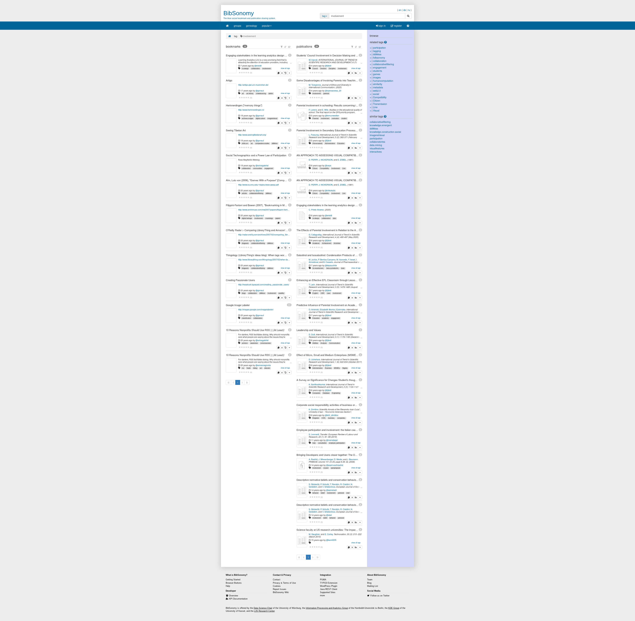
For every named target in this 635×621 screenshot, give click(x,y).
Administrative (330, 143)
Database (326, 393)
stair (347, 493)
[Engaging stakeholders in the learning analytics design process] (301, 215)
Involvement (342, 68)
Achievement (326, 243)
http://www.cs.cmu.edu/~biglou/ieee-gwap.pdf (258, 184)
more (322, 595)
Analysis (324, 343)
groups (237, 25)
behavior (315, 493)
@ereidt (257, 65)
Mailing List (372, 586)
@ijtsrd (328, 65)
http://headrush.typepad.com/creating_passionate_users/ (263, 284)
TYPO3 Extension (328, 583)
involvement (266, 68)
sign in (382, 25)
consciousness (265, 343)
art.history (249, 93)
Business (328, 368)
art (243, 93)
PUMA (323, 580)
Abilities (315, 343)
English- (315, 293)
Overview (233, 596)
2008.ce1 (245, 143)
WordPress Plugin (328, 586)
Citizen (315, 168)
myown (325, 468)
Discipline (332, 68)
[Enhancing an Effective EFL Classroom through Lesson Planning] (301, 290)
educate (267, 368)
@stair (329, 515)
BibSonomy (238, 13)
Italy (314, 443)
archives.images (247, 118)
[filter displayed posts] (282, 47)
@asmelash (331, 490)
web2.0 (377, 90)
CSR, (324, 418)
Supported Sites (327, 592)
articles (244, 193)
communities (257, 168)
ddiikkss (274, 143)
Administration (317, 368)
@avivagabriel (262, 165)
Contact (276, 580)
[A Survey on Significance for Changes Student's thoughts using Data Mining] (301, 390)
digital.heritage (247, 218)
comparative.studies (262, 143)
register (397, 25)
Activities (337, 243)
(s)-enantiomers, (318, 268)
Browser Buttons (234, 583)
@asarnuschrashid (334, 465)
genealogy (251, 25)
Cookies (277, 586)
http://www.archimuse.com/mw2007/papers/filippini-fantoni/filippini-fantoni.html (264, 209)
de (404, 10)
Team (369, 580)
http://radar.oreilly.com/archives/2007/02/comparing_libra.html (264, 234)
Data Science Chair (263, 608)
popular (266, 25)
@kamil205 (331, 539)
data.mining (376, 145)
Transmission (380, 103)
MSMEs (337, 368)
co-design (245, 68)
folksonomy (379, 57)
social (376, 94)
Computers (316, 393)
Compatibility (324, 168)
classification (246, 318)
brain (342, 268)
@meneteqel (332, 440)
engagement (269, 168)
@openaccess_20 (333, 90)
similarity (377, 84)
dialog (255, 368)
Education (340, 143)
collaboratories (377, 141)
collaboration (255, 68)
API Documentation (238, 599)
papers (277, 218)
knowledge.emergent (381, 125)
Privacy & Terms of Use (284, 583)
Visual (376, 110)
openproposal (335, 468)
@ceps (328, 165)
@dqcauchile (331, 265)
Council (315, 68)
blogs (244, 293)
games (376, 74)
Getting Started (233, 580)
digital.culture (260, 118)
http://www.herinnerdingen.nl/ (251, 109)
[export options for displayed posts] (289, 47)
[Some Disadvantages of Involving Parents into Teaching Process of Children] (301, 90)
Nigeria (344, 368)
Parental (315, 118)
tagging (377, 51)
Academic (316, 243)
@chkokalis (330, 190)
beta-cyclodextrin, (332, 268)
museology (269, 218)
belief (323, 493)
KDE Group (393, 608)
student (344, 118)
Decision (323, 68)
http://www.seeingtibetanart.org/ (252, 134)
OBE (322, 293)
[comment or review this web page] (244, 72)
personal (341, 493)
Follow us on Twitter (379, 596)
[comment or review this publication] (314, 72)
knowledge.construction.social (385, 131)
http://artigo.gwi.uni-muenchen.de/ (253, 84)
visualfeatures (377, 148)
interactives (376, 151)
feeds (249, 368)
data (334, 218)
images (377, 77)
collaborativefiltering (256, 193)
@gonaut (259, 90)
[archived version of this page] (285, 73)
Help (228, 586)
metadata (378, 87)
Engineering (336, 393)
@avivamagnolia (263, 365)
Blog (369, 583)
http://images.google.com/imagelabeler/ (256, 309)
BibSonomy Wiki (281, 592)
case (328, 293)
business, (331, 418)
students (377, 70)
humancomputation (383, 80)
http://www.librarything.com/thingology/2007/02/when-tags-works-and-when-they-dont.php (264, 259)
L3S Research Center (264, 611)
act (261, 368)
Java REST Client (328, 589)
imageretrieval (272, 118)
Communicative (334, 343)
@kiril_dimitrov (331, 415)
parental (326, 93)
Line (343, 168)
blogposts (245, 243)
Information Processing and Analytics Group (327, 608)
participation (379, 47)
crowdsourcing (261, 93)
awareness (254, 343)
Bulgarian (316, 418)
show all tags (285, 68)
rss (243, 368)
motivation (335, 118)
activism (245, 343)
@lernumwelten (332, 115)
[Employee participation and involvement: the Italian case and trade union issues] (301, 440)
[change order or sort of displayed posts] (285, 47)
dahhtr (271, 93)
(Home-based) (317, 143)
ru (409, 10)
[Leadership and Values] (301, 340)
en (400, 10)
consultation (322, 443)
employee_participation (337, 443)
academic (325, 318)
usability (281, 293)
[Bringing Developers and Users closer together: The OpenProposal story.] (301, 465)
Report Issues (279, 589)
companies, (341, 418)
